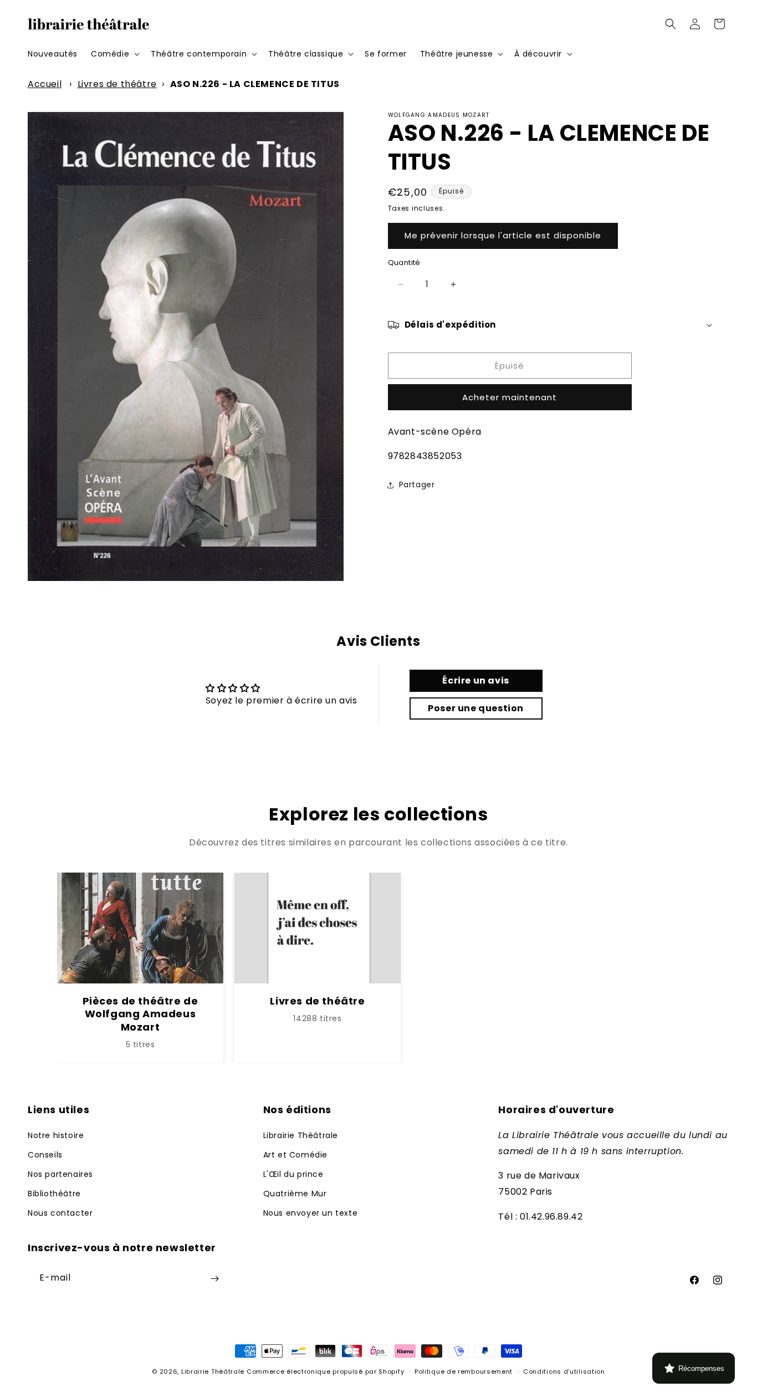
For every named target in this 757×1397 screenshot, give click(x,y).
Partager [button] (417, 484)
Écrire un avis (475, 680)
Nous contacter (60, 1212)
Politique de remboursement (464, 1371)
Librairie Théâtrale (300, 1134)
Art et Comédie (295, 1154)
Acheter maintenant (509, 397)
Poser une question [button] (476, 708)
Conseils (45, 1154)
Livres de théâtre (117, 84)
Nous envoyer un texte (310, 1212)
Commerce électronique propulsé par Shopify (325, 1371)
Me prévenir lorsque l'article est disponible (503, 235)
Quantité (404, 262)
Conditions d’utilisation (564, 1371)
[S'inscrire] (214, 1279)
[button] (114, 53)
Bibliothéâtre (54, 1193)
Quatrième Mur (295, 1193)
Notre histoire (56, 1134)
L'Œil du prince (293, 1174)
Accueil (45, 84)
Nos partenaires (60, 1174)
